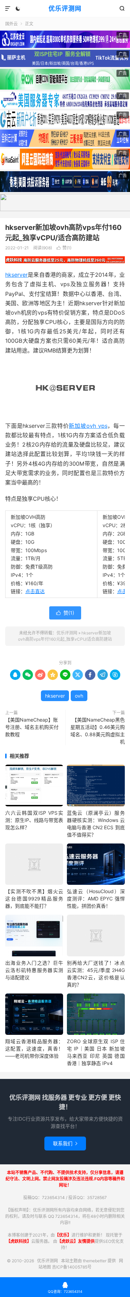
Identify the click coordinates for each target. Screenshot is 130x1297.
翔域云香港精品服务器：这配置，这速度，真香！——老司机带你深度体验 (34, 1048)
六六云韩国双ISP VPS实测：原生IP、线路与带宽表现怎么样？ (34, 820)
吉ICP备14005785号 (72, 1267)
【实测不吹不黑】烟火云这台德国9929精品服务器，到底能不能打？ (34, 898)
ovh (79, 696)
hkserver (16, 274)
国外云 (11, 23)
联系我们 (65, 1143)
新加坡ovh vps (88, 425)
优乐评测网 (65, 8)
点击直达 (35, 591)
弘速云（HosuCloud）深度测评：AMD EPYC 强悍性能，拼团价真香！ (96, 898)
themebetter (94, 1260)
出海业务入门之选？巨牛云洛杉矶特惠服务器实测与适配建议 (34, 970)
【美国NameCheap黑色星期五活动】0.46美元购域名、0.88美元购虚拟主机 (97, 731)
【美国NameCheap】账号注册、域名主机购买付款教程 (32, 727)
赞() (64, 247)
